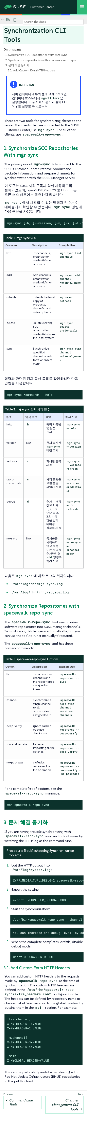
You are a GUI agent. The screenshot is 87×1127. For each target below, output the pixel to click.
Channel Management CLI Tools (65, 1104)
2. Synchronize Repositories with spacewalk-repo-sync (40, 60)
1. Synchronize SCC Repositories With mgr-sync (36, 55)
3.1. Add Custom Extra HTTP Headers (31, 70)
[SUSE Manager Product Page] (8, 20)
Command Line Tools (21, 1102)
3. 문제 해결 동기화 (17, 65)
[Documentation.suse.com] (3, 20)
